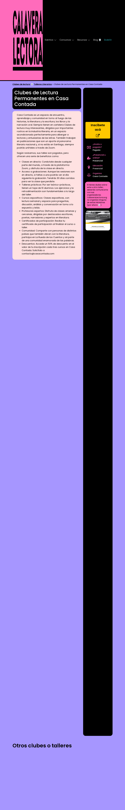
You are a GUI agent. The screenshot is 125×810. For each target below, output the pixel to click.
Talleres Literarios (43, 84)
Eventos (49, 39)
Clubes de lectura (21, 84)
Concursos (65, 39)
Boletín (108, 39)
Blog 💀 (97, 39)
